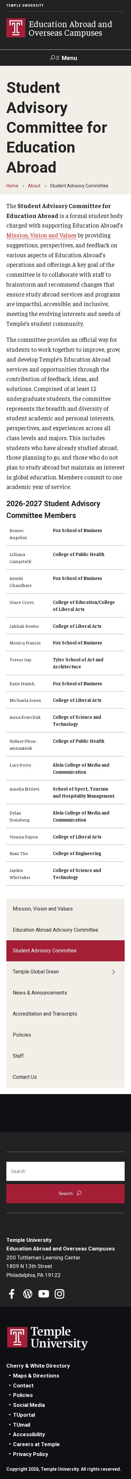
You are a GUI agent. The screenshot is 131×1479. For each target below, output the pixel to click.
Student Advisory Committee (45, 951)
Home (12, 185)
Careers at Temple (36, 1444)
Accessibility (29, 1434)
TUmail (21, 1425)
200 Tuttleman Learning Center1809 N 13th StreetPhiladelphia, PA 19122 (43, 1266)
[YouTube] (43, 1294)
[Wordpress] (27, 1294)
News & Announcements (40, 993)
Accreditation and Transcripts (45, 1014)
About (34, 185)
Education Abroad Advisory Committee (55, 930)
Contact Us (25, 1077)
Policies (22, 1035)
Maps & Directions (36, 1375)
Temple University (25, 6)
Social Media (29, 1405)
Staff (18, 1056)
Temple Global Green (36, 972)
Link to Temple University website (47, 1338)
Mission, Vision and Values (43, 909)
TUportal (24, 1415)
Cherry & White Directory (38, 1366)
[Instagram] (59, 1294)
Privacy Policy (30, 1454)
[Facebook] (11, 1294)
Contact (23, 1385)
